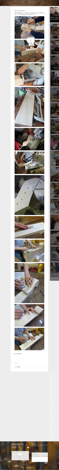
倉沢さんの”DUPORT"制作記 (18, 353)
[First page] (51, 278)
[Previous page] (53, 278)
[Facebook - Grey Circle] (28, 447)
